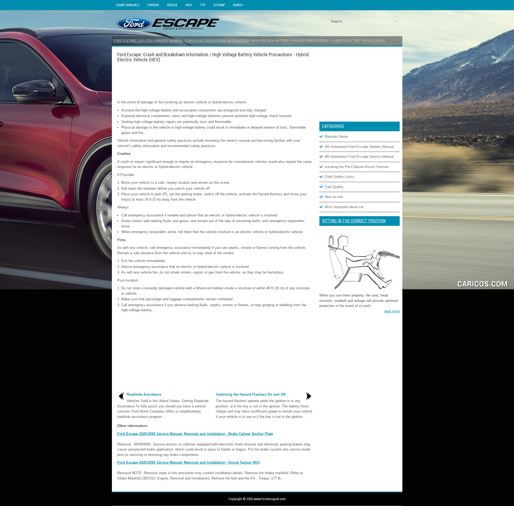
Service (172, 5)
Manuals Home (336, 136)
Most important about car (344, 207)
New (189, 5)
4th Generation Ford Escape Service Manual (359, 157)
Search (238, 5)
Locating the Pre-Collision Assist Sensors (357, 167)
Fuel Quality (334, 187)
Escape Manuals (127, 5)
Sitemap (219, 5)
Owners (153, 5)
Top (202, 5)
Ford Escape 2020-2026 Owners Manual (148, 41)
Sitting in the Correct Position (354, 220)
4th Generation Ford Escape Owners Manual (359, 147)
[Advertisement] (215, 81)
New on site (334, 197)
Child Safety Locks (339, 177)
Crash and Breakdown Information (217, 41)
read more (392, 311)
